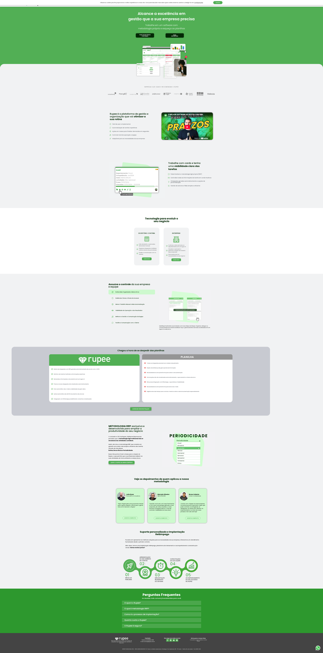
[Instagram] (167, 640)
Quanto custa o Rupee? (135, 620)
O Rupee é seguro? (133, 625)
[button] (145, 35)
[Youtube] (173, 640)
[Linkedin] (170, 640)
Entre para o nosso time (198, 638)
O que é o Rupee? (132, 603)
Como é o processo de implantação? (141, 614)
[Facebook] (177, 640)
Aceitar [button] (218, 2)
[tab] (132, 292)
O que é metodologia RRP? (136, 608)
